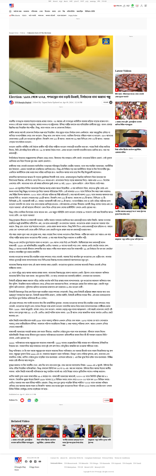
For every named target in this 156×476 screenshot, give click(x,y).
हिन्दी (50, 1)
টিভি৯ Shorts (15, 15)
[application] (61, 64)
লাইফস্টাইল (70, 11)
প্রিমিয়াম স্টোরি (90, 11)
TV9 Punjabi (127, 463)
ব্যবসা (54, 11)
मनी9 (98, 1)
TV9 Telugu (94, 463)
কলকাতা (26, 11)
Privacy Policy (107, 458)
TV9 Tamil (137, 463)
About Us (63, 458)
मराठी (71, 1)
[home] (10, 11)
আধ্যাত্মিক (80, 11)
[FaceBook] (26, 461)
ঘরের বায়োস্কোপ (61, 15)
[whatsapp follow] (36, 400)
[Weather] (124, 6)
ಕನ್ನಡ (60, 1)
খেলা (41, 11)
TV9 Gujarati (116, 463)
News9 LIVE (88, 467)
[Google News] (29, 400)
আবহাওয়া (41, 15)
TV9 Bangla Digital (23, 102)
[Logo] (11, 6)
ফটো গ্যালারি (32, 15)
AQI (127, 5)
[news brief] (117, 6)
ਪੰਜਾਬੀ (82, 1)
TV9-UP (104, 1)
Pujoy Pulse (73, 15)
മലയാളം (93, 1)
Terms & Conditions (122, 458)
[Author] (11, 102)
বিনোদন (47, 11)
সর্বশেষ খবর (17, 11)
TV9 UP (80, 467)
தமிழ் (86, 1)
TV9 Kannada (105, 463)
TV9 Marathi (83, 463)
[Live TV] (136, 5)
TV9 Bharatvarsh (70, 463)
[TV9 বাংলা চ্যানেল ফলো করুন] (131, 6)
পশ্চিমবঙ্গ (34, 11)
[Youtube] (22, 400)
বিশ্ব (64, 11)
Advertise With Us (76, 458)
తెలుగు (66, 1)
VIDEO (24, 15)
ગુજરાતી (76, 1)
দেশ (59, 11)
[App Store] (35, 468)
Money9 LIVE (100, 467)
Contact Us (54, 458)
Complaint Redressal (93, 458)
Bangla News (13, 33)
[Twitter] (31, 461)
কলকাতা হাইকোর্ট (50, 15)
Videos (22, 33)
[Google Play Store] (20, 468)
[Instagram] (35, 461)
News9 (55, 1)
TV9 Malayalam (70, 467)
